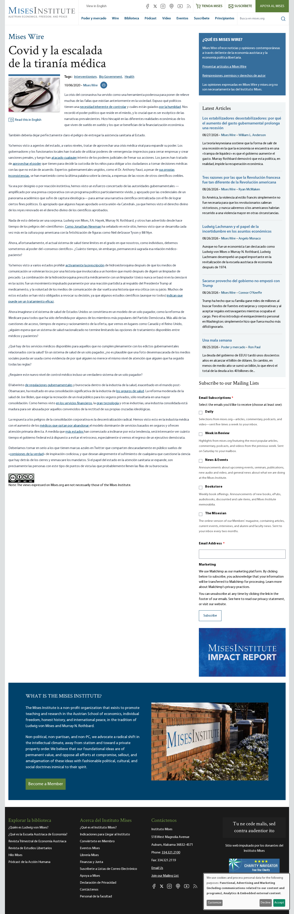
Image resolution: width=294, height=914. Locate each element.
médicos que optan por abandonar (65, 425)
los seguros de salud (130, 391)
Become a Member (45, 784)
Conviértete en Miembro (97, 841)
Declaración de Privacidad (98, 882)
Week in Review (217, 433)
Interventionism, (85, 77)
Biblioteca (131, 18)
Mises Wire (26, 37)
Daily (209, 411)
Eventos (182, 18)
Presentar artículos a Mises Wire (224, 66)
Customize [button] (214, 902)
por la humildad (170, 107)
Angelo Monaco (249, 238)
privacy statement (271, 599)
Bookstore (213, 486)
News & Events (216, 460)
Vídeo (166, 18)
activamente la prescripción (84, 265)
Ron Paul (254, 347)
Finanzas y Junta (91, 862)
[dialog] (247, 891)
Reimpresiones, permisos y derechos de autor (234, 76)
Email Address (212, 543)
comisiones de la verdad (26, 454)
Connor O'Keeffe (250, 293)
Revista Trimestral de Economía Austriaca (37, 841)
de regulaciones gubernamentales (49, 385)
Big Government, (111, 77)
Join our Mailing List (165, 876)
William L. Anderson (252, 135)
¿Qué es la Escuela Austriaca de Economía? (37, 834)
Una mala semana (217, 341)
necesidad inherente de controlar (103, 107)
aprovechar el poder (27, 164)
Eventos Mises (90, 848)
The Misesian (215, 513)
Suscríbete (201, 18)
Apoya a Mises (90, 876)
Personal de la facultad (96, 896)
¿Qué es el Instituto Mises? (98, 827)
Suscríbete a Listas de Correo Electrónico (108, 869)
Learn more (274, 582)
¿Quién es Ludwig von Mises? (28, 827)
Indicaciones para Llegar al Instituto (105, 834)
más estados (74, 432)
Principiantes (224, 18)
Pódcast (150, 18)
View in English (96, 6)
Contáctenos (89, 889)
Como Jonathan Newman (83, 227)
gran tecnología (107, 403)
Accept (279, 902)
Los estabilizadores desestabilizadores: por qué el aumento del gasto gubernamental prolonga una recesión (241, 123)
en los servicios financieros (74, 403)
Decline (266, 902)
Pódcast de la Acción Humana (29, 862)
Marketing (207, 564)
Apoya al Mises (272, 6)
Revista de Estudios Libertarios (30, 848)
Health (129, 77)
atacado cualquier (64, 158)
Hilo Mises (15, 855)
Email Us (157, 868)
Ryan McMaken (249, 189)
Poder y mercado (93, 18)
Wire (115, 18)
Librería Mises (89, 855)
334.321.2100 (171, 852)
